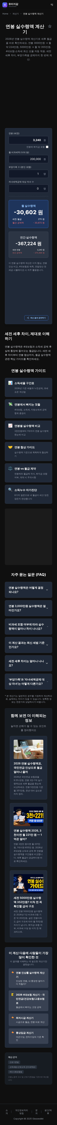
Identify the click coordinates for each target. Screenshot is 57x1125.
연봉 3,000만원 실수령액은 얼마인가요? (27, 608)
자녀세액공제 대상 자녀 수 (21, 181)
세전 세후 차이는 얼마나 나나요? (26, 663)
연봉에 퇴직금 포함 (35, 147)
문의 (36, 1111)
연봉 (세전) (14, 133)
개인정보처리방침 (21, 1111)
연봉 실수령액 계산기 (33, 13)
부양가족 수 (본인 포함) (20, 167)
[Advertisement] (28, 93)
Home (5, 13)
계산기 (15, 13)
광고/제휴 (48, 1111)
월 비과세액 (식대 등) (19, 152)
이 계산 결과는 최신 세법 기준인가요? (27, 645)
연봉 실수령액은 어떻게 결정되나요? (26, 589)
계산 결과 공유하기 (38, 318)
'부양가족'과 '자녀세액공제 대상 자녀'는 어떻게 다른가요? (27, 681)
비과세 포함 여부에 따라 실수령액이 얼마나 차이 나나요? (26, 626)
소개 (7, 1111)
